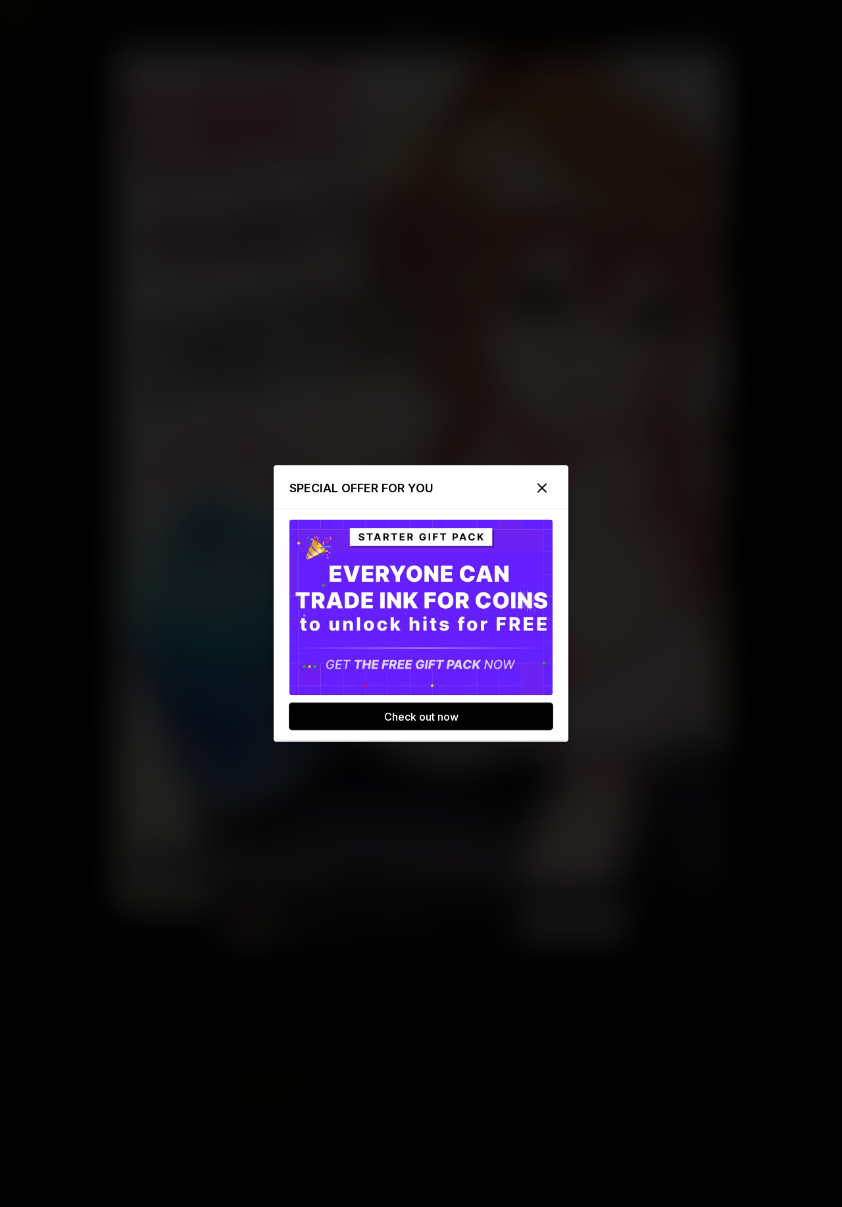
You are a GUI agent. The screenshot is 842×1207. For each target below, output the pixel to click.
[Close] (542, 488)
